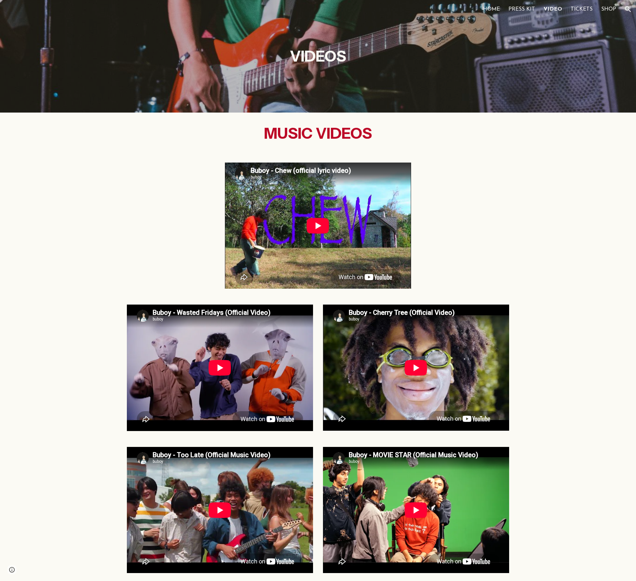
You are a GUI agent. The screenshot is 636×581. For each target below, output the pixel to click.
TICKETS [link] (582, 9)
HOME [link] (491, 9)
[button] (628, 9)
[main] (318, 56)
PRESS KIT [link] (521, 9)
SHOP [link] (608, 9)
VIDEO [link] (553, 9)
